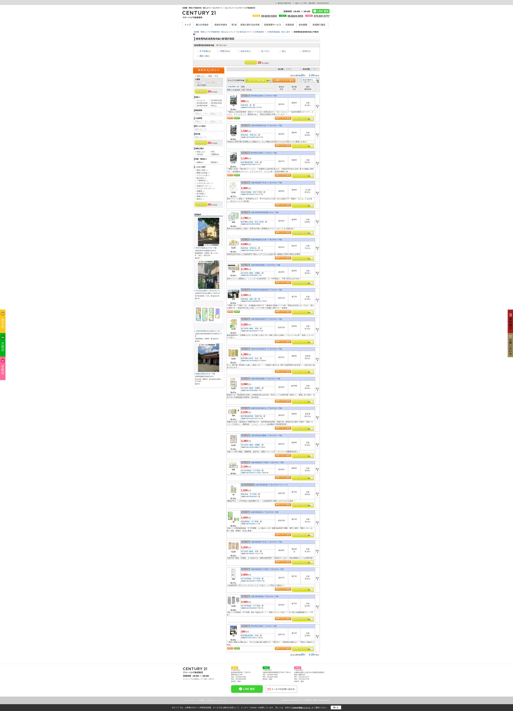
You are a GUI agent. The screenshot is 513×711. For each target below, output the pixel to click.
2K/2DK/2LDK (202, 103)
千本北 (256, 194)
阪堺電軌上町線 (247, 222)
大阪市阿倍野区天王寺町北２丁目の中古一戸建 (212, 331)
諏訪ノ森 (205, 56)
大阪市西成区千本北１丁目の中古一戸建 (266, 542)
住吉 (256, 358)
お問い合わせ (211, 700)
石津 (256, 162)
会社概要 (303, 24)
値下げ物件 (201, 85)
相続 (234, 24)
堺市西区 (248, 301)
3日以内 (200, 154)
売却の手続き (221, 24)
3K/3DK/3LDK (216, 103)
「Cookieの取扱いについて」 (301, 708)
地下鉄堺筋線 (246, 470)
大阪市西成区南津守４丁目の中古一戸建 (266, 319)
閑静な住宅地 (203, 173)
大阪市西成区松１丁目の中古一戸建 (264, 512)
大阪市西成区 (249, 194)
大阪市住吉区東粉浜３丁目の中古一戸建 (266, 349)
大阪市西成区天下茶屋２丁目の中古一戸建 (267, 569)
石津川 (306, 51)
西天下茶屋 (257, 192)
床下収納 (201, 194)
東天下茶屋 (259, 222)
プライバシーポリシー (189, 700)
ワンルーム (201, 100)
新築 (210, 76)
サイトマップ (222, 700)
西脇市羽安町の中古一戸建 (205, 374)
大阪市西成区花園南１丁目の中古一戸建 (266, 435)
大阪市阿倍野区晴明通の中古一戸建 (264, 212)
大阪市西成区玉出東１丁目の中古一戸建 (266, 240)
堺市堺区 (248, 107)
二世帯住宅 (202, 181)
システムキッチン (205, 183)
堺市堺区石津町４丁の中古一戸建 (264, 153)
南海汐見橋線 (246, 192)
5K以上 (214, 106)
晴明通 (258, 224)
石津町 (253, 164)
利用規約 (201, 700)
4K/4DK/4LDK (202, 106)
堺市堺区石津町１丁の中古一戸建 (264, 626)
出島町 (253, 107)
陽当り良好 (202, 170)
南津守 (256, 331)
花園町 (257, 273)
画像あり (200, 162)
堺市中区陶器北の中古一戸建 (206, 248)
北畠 (257, 137)
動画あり (214, 162)
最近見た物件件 (284, 3)
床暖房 (200, 191)
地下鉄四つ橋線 (247, 273)
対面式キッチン (204, 186)
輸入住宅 (201, 178)
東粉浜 (256, 360)
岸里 (256, 328)
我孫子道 (258, 416)
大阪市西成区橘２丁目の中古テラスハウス (271, 485)
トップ (187, 24)
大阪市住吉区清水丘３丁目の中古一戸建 (266, 408)
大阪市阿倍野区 (250, 137)
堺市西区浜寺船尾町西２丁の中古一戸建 (266, 290)
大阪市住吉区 (249, 360)
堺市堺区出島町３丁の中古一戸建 (264, 96)
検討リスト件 (301, 3)
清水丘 (256, 418)
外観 (230, 87)
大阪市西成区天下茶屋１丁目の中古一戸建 (267, 462)
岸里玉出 (225, 51)
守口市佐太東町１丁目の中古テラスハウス (211, 291)
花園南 (256, 447)
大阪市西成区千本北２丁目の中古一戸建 (266, 183)
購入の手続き (202, 24)
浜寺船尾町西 (255, 301)
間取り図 (235, 87)
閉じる (336, 707)
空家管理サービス (272, 24)
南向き (200, 199)
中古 (216, 76)
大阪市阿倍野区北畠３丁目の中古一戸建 (266, 126)
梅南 (255, 275)
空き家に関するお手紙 (250, 24)
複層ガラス (202, 196)
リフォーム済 (203, 175)
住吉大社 (246, 51)
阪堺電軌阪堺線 (247, 162)
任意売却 (289, 24)
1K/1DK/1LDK (216, 100)
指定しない (201, 76)
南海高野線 (245, 521)
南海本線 (244, 105)
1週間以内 (215, 154)
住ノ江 (265, 51)
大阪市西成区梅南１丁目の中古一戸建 (265, 265)
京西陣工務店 (319, 24)
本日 (213, 152)
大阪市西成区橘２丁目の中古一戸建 (264, 596)
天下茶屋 (205, 51)
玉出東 (256, 250)
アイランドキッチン (206, 188)
